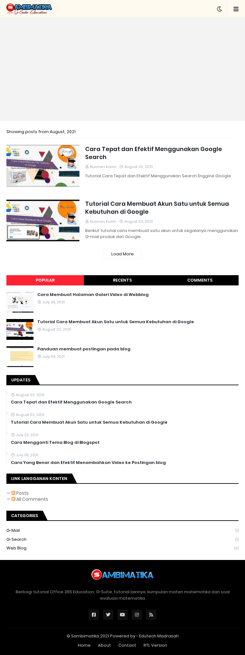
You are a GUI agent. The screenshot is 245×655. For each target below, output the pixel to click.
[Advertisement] (122, 69)
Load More (122, 254)
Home (84, 645)
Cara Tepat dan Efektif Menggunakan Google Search (153, 153)
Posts (22, 493)
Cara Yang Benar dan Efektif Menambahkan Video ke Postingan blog (88, 463)
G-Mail (122, 530)
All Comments (31, 499)
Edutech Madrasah (159, 636)
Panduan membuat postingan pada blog (83, 349)
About (104, 645)
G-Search (122, 539)
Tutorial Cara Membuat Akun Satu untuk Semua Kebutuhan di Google (157, 208)
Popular (45, 280)
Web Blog (122, 548)
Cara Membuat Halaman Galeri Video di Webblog (93, 295)
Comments (199, 280)
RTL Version (155, 645)
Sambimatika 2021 (90, 636)
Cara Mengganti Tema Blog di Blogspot (55, 442)
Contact (127, 645)
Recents (122, 280)
